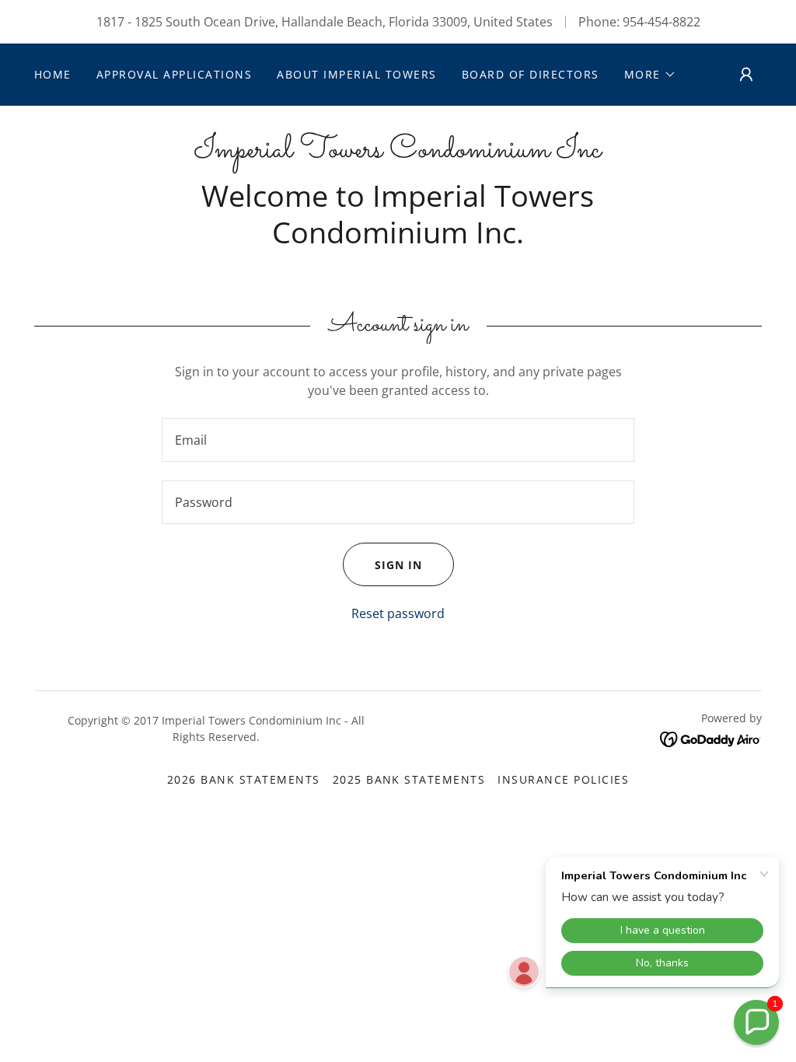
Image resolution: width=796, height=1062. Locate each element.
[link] (397, 152)
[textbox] (398, 440)
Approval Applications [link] (174, 74)
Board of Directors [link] (530, 74)
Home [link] (53, 74)
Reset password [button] (398, 613)
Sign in (398, 564)
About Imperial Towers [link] (356, 74)
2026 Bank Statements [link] (243, 779)
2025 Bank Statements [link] (409, 779)
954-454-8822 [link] (661, 21)
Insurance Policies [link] (563, 779)
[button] (650, 74)
